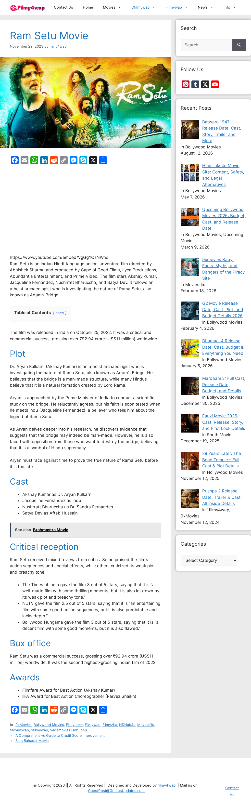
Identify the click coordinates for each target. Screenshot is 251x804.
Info (227, 7)
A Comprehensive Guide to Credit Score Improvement (60, 735)
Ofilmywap (140, 7)
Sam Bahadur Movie (32, 740)
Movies (109, 7)
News (203, 7)
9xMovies (23, 725)
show (60, 313)
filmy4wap (167, 785)
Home (88, 7)
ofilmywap (39, 730)
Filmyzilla (109, 725)
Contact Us (63, 7)
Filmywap (173, 7)
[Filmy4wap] (28, 7)
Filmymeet (74, 725)
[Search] (239, 45)
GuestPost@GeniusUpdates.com (116, 790)
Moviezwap (19, 730)
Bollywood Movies (49, 725)
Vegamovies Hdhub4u (68, 730)
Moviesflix (145, 725)
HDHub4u (127, 725)
